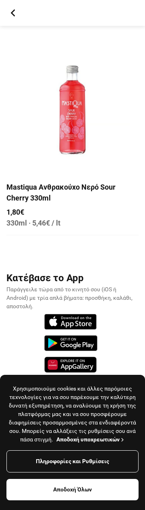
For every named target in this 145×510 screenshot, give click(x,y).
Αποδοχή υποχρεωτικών (88, 439)
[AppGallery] (70, 366)
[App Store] (70, 323)
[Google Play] (70, 344)
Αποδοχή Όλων (72, 489)
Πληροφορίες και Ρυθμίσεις (72, 461)
